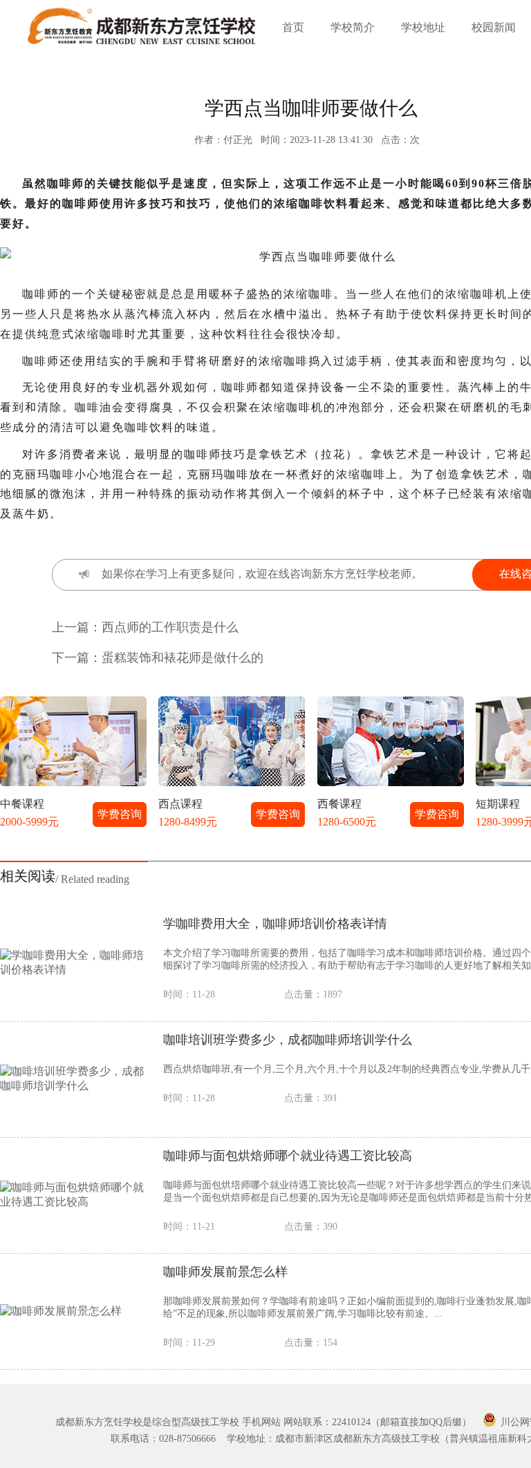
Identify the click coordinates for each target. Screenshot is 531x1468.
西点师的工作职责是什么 (170, 627)
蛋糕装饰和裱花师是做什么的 (182, 658)
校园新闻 (494, 27)
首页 (293, 27)
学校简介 (352, 27)
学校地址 (423, 27)
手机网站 (261, 1422)
